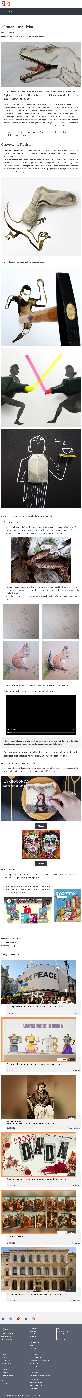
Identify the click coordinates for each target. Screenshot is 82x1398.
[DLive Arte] (8, 5)
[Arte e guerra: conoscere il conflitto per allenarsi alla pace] (41, 987)
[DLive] (3, 3)
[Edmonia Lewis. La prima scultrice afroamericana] (41, 1102)
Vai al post (41, 826)
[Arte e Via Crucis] (41, 1217)
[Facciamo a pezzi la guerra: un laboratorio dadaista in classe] (41, 1159)
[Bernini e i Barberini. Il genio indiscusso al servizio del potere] (41, 1274)
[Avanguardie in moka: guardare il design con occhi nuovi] (41, 1044)
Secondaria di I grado (9, 946)
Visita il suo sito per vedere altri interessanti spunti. (25, 262)
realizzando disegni (65, 162)
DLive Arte (7, 11)
